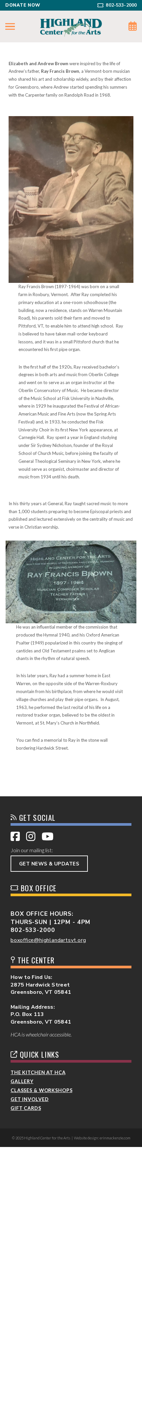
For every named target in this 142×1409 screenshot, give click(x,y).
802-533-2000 (33, 930)
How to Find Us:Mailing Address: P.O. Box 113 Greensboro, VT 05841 (41, 999)
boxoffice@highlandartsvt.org (48, 940)
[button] (10, 26)
